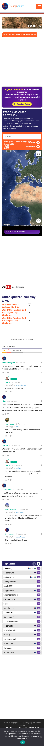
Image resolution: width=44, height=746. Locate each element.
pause (31, 143)
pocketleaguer (8, 363)
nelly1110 (10, 608)
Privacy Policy (34, 728)
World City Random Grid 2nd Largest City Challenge (14, 320)
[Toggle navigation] (39, 6)
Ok (23, 742)
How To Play (22, 728)
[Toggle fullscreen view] (38, 153)
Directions (9, 115)
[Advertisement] (22, 62)
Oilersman (6, 490)
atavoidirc (9, 577)
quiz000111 (10, 586)
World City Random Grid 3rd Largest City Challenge (14, 312)
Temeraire (9, 572)
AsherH (9, 612)
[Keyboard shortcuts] (15, 225)
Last (34, 564)
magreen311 (10, 581)
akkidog (8, 568)
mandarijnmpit (11, 594)
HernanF (10, 617)
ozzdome (10, 652)
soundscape (10, 509)
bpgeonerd (10, 590)
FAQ (14, 728)
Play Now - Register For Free (19, 34)
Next (38, 564)
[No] (41, 737)
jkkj (6, 603)
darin (7, 382)
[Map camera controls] (38, 220)
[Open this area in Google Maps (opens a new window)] (6, 224)
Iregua (8, 647)
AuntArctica (10, 599)
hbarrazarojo (11, 639)
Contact (8, 728)
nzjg (8, 634)
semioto (9, 625)
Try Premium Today (22, 104)
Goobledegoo (12, 621)
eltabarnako (11, 630)
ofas (4, 401)
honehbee (9, 424)
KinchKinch (11, 643)
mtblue (5, 445)
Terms (39, 225)
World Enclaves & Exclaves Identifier (11, 305)
